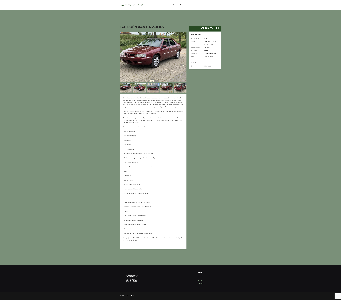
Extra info (194, 66)
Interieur (193, 56)
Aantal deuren (195, 63)
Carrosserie (194, 60)
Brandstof (194, 50)
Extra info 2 (207, 66)
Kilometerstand (195, 47)
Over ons (183, 5)
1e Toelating (195, 38)
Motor (193, 41)
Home (175, 5)
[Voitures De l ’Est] (131, 5)
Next (185, 87)
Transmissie (194, 53)
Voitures (191, 5)
